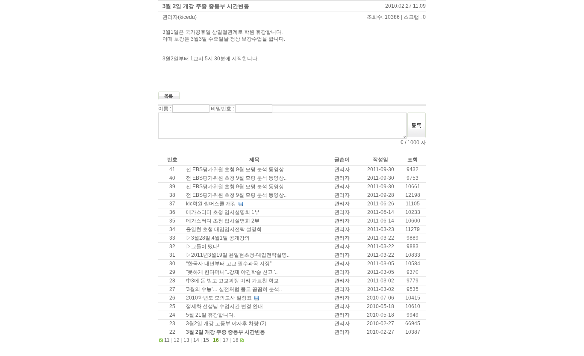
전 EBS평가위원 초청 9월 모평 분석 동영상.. (236, 169)
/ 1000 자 (415, 142)
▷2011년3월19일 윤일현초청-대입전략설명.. (237, 255)
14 (196, 340)
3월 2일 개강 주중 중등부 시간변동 (205, 6)
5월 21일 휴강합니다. (210, 315)
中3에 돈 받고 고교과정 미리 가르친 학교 (232, 281)
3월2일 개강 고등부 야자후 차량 (223, 323)
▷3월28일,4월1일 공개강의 (218, 238)
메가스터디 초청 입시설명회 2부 (223, 221)
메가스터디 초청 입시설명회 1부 (223, 212)
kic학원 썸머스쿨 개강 (211, 204)
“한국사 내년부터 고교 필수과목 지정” (228, 264)
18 (236, 340)
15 (206, 340)
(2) (263, 323)
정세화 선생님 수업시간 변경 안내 (224, 306)
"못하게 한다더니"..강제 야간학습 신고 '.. (231, 272)
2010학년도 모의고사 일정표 (219, 298)
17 (226, 340)
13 (186, 340)
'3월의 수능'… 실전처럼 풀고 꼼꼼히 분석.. (234, 289)
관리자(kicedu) (179, 17)
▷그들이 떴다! (202, 246)
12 (177, 340)
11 (167, 340)
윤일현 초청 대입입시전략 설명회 (224, 229)
